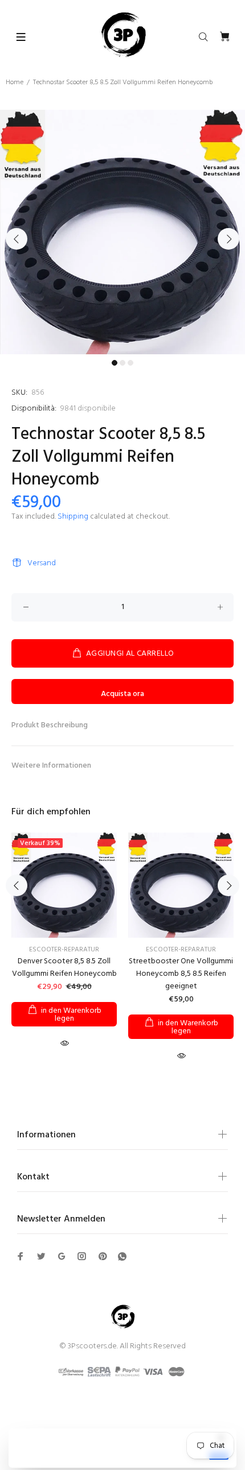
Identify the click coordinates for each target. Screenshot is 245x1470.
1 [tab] (114, 363)
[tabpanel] (122, 232)
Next (228, 239)
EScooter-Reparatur (64, 949)
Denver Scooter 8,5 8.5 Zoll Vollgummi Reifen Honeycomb (64, 967)
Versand (41, 563)
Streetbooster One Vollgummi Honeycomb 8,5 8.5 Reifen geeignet (181, 974)
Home (14, 82)
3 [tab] (130, 363)
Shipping (73, 516)
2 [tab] (122, 363)
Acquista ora (122, 694)
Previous (16, 239)
